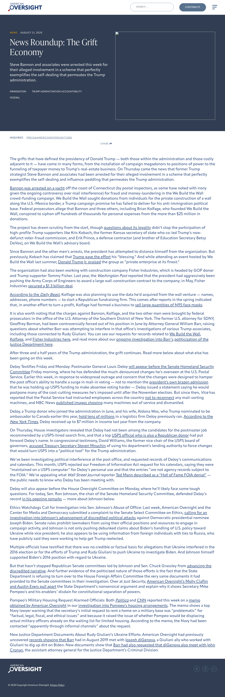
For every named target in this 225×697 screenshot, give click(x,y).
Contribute (192, 7)
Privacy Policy (57, 685)
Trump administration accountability (57, 92)
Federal (15, 98)
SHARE (105, 144)
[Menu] (214, 7)
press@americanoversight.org (49, 138)
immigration (18, 92)
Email (214, 669)
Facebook (205, 669)
